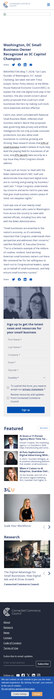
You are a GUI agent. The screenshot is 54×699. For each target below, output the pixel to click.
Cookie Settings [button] (20, 694)
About (6, 622)
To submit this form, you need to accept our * (28, 387)
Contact (7, 637)
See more (44, 428)
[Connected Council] (16, 4)
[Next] (48, 526)
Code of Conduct (12, 643)
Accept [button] (37, 694)
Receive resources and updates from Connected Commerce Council (27, 398)
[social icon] (18, 675)
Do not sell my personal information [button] (18, 689)
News (6, 632)
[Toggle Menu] (49, 5)
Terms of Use (10, 648)
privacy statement (33, 389)
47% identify (21, 155)
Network (8, 627)
